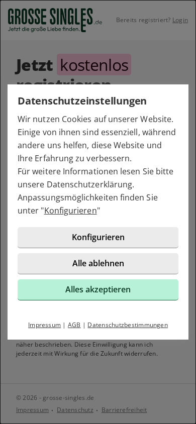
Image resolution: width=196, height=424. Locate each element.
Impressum (44, 325)
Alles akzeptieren (98, 289)
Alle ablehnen (98, 263)
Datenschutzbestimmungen (127, 325)
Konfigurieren (70, 210)
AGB (74, 325)
